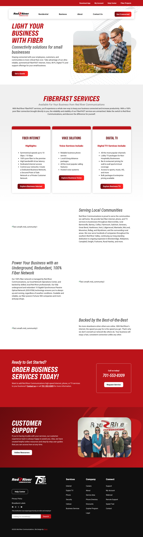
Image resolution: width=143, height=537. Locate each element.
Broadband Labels (18, 503)
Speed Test (110, 504)
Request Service (114, 384)
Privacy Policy (17, 498)
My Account (99, 3)
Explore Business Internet (31, 186)
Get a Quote (20, 73)
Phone (68, 495)
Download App (84, 3)
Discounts (89, 504)
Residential (43, 14)
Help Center (112, 3)
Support (109, 486)
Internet (69, 486)
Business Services (72, 508)
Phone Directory (92, 499)
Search (46, 516)
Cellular (69, 504)
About (80, 14)
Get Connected (123, 14)
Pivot (45, 529)
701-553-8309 (47, 386)
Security (69, 499)
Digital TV (69, 490)
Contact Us (98, 14)
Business (63, 14)
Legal (88, 513)
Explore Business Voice (71, 178)
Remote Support (112, 499)
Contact (109, 508)
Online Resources (21, 452)
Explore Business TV (112, 186)
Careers (88, 486)
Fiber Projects (126, 3)
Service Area (90, 495)
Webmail (109, 495)
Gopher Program (92, 508)
